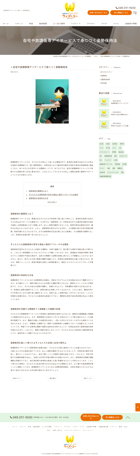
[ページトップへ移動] (128, 417)
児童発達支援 (105, 79)
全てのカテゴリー (106, 72)
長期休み (119, 168)
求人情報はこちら (121, 12)
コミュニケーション (113, 172)
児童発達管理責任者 (105, 176)
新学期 (114, 152)
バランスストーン (105, 152)
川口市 (115, 160)
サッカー (102, 168)
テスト (102, 148)
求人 (101, 160)
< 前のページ (16, 378)
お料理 (124, 164)
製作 (115, 156)
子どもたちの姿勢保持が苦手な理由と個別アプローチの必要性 (53, 195)
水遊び (108, 144)
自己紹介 (114, 144)
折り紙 (108, 148)
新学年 (122, 144)
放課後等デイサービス (106, 164)
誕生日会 (121, 152)
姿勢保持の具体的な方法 (38, 198)
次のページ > (88, 378)
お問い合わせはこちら (98, 12)
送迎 (122, 172)
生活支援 (102, 172)
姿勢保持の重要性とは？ (38, 191)
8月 (101, 156)
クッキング (108, 160)
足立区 (102, 144)
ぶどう (114, 148)
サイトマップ (88, 430)
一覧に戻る (52, 378)
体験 (113, 168)
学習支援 (103, 83)
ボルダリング (123, 156)
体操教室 (103, 76)
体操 (108, 168)
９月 (120, 148)
